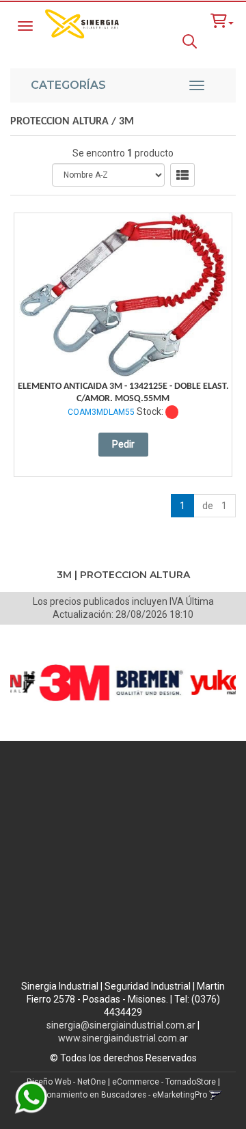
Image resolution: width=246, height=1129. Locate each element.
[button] (222, 21)
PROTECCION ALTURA (59, 121)
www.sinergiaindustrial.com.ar (123, 1038)
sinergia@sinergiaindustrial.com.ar (120, 1025)
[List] (182, 175)
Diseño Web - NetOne (66, 1082)
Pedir (123, 444)
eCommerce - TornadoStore (164, 1082)
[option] (65, 682)
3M (126, 121)
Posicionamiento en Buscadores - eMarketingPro (115, 1095)
